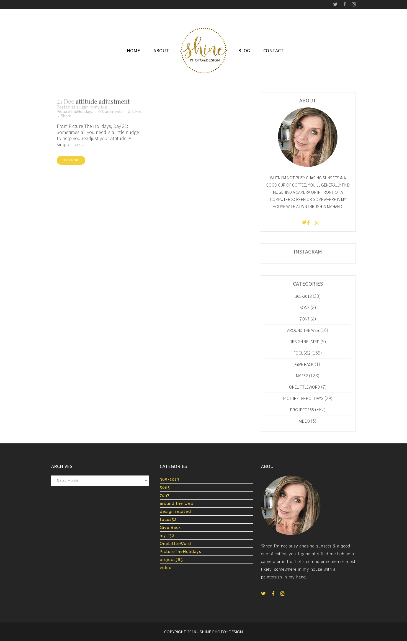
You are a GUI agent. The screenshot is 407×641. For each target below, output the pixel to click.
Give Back (304, 364)
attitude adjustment (103, 101)
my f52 (100, 107)
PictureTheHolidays (75, 111)
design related (305, 341)
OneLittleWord (304, 387)
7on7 (305, 319)
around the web (303, 330)
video (304, 421)
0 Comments (110, 111)
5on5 (305, 307)
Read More (71, 160)
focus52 (301, 353)
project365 (302, 409)
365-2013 (303, 296)
